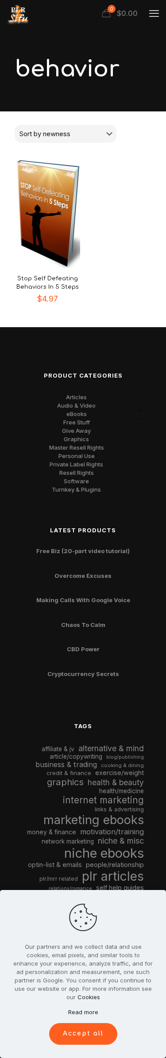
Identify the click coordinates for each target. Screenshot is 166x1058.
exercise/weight (119, 772)
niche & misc (121, 840)
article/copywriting (76, 756)
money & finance (51, 832)
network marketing (68, 841)
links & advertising (119, 809)
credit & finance (68, 772)
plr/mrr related (58, 878)
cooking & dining (122, 765)
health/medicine (121, 790)
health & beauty (116, 782)
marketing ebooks (93, 820)
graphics (65, 781)
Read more (83, 1012)
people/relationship (115, 865)
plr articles (113, 876)
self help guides (120, 887)
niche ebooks (104, 853)
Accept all (83, 1033)
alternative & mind (111, 748)
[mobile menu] (154, 13)
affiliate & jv (58, 748)
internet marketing (103, 800)
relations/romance (70, 888)
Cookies (88, 997)
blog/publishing (125, 757)
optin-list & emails (55, 865)
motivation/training (112, 831)
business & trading (66, 764)
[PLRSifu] (18, 13)
